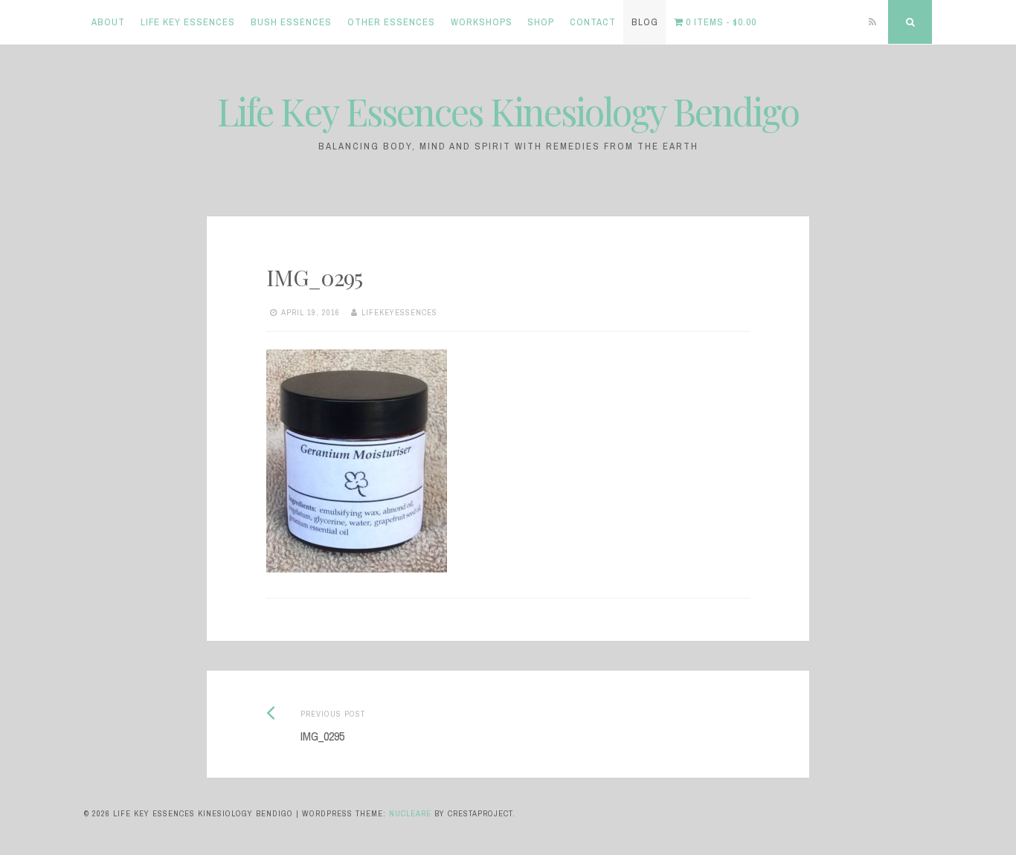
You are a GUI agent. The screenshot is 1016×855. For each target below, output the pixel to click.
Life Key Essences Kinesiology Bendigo (508, 111)
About (108, 22)
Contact (593, 22)
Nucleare (410, 813)
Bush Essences (291, 22)
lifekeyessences (399, 312)
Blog (644, 22)
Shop (540, 22)
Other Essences (391, 22)
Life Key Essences (188, 22)
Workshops (481, 22)
